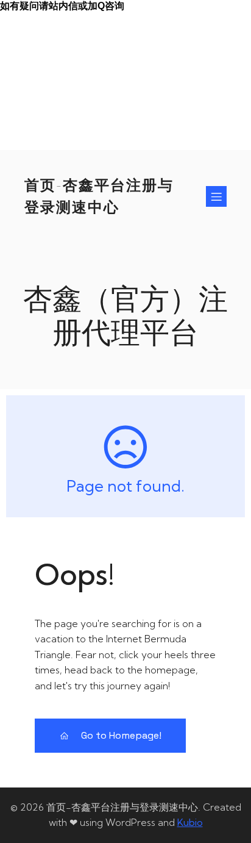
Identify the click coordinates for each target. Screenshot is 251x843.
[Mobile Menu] (216, 196)
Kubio (190, 822)
